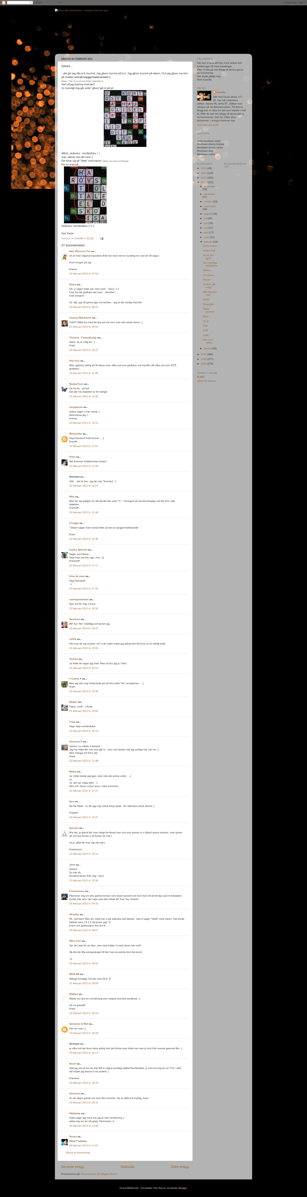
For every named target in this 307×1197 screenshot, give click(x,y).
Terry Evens (210, 246)
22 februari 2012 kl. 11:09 (83, 373)
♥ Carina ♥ (75, 678)
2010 (204, 359)
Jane (72, 864)
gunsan (74, 828)
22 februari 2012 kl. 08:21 (83, 307)
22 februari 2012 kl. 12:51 (83, 446)
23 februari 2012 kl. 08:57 (83, 930)
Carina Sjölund (78, 549)
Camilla (221, 92)
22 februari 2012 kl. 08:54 (83, 326)
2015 (204, 168)
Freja (72, 722)
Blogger (183, 1188)
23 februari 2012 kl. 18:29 (83, 1033)
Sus (71, 801)
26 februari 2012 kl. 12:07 (83, 1145)
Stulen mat (209, 250)
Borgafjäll (208, 304)
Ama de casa (77, 576)
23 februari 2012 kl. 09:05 (83, 983)
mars (207, 237)
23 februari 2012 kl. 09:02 (83, 963)
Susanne (74, 619)
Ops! (205, 316)
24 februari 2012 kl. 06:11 (83, 1102)
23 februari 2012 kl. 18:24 (83, 1013)
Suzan (73, 1136)
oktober (208, 201)
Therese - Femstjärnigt (83, 337)
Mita (71, 496)
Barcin (162, 1188)
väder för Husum (206, 381)
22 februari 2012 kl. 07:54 (83, 273)
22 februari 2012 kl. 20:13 (83, 731)
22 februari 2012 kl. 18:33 (83, 608)
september (210, 206)
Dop (205, 325)
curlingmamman (79, 599)
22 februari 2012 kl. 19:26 (83, 691)
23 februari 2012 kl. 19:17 (83, 1053)
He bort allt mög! (209, 286)
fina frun (74, 360)
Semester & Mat (78, 1024)
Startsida (127, 1167)
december (209, 186)
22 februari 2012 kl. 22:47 (83, 817)
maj (206, 228)
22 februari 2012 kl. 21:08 (83, 760)
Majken (73, 994)
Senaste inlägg (72, 1167)
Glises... (207, 270)
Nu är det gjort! (208, 256)
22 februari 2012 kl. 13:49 (83, 512)
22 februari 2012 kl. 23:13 (83, 854)
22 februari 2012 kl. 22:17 (83, 790)
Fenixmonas (76, 891)
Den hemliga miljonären (210, 264)
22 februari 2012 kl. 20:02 (83, 711)
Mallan (73, 702)
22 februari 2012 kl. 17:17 (83, 565)
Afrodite (74, 914)
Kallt (205, 330)
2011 (204, 354)
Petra (72, 456)
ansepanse (76, 407)
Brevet (206, 279)
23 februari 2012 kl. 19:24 (83, 1083)
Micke (72, 771)
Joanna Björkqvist (80, 317)
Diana (72, 284)
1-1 (98, 153)
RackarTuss (76, 384)
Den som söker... (208, 341)
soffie (72, 639)
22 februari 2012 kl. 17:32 (83, 588)
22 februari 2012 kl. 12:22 (83, 423)
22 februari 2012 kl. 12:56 (83, 466)
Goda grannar (209, 310)
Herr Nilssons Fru (79, 251)
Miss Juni (75, 941)
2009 (204, 363)
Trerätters (208, 275)
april (206, 232)
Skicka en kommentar (78, 1152)
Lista (205, 335)
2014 (204, 173)
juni (206, 223)
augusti (208, 213)
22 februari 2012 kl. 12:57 (83, 485)
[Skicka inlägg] (101, 238)
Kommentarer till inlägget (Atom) (99, 1174)
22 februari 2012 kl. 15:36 (83, 539)
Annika (73, 659)
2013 (204, 177)
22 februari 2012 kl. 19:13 (83, 668)
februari (208, 242)
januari (208, 348)
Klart (201, 377)
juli (206, 218)
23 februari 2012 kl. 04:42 (83, 903)
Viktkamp (74, 1113)
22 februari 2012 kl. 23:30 (83, 880)
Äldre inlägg (180, 1167)
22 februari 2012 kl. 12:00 (83, 396)
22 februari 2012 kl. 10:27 (83, 350)
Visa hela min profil (207, 125)
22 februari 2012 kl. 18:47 (83, 628)
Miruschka (75, 433)
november (209, 194)
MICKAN (74, 974)
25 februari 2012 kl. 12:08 (83, 1126)
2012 (204, 182)
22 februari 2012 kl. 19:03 (83, 648)
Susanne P (75, 741)
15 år (206, 321)
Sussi (72, 1063)
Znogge (74, 523)
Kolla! (206, 299)
